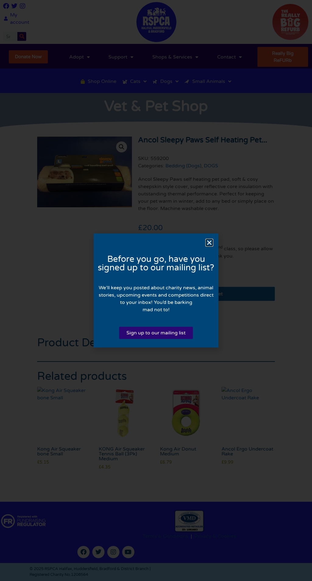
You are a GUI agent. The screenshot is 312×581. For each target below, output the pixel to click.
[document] (156, 290)
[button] (209, 243)
